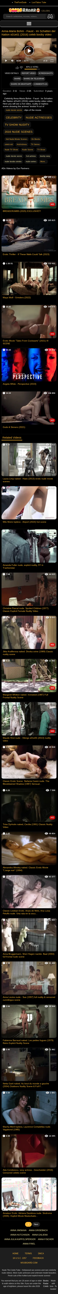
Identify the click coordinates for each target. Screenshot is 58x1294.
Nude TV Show (11, 150)
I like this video (17, 67)
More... (43, 161)
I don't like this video (21, 67)
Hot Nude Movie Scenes (16, 139)
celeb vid (9, 144)
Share (17, 79)
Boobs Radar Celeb (46, 1283)
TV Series (35, 144)
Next (36, 1224)
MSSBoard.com (29, 1263)
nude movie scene (14, 110)
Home (16, 1253)
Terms (28, 1253)
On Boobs (35, 139)
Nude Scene (27, 150)
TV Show (41, 150)
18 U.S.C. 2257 (19, 1258)
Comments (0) (40, 84)
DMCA (41, 1253)
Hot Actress (22, 144)
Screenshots (46, 73)
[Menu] (29, 24)
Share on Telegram (34, 79)
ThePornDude (20, 2)
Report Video (29, 73)
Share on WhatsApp (21, 84)
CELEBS (45, 11)
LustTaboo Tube (39, 2)
